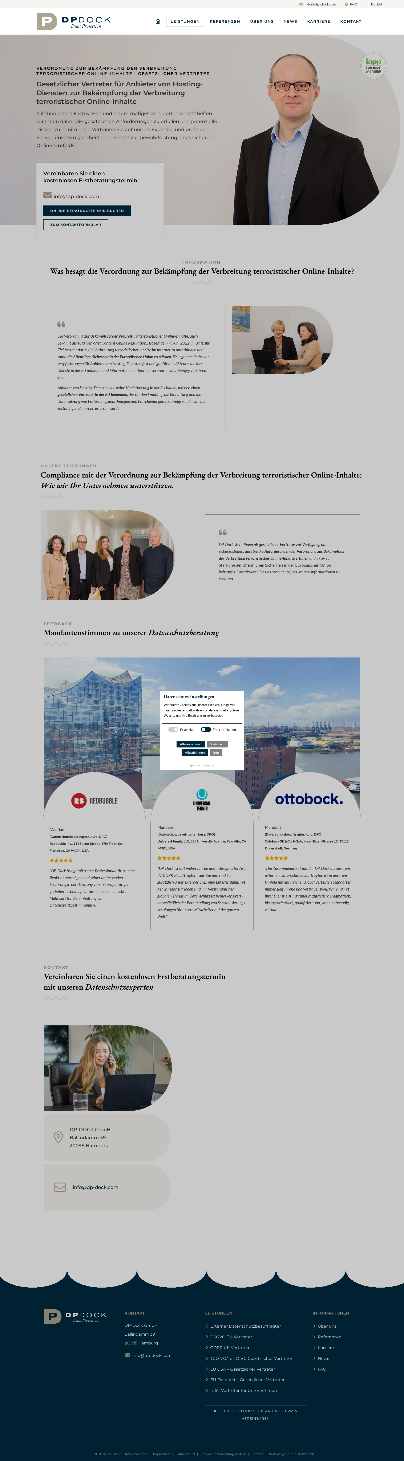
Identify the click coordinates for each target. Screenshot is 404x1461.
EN (379, 4)
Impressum (194, 765)
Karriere (318, 21)
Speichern (217, 744)
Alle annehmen (191, 744)
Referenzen (225, 21)
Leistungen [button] (185, 21)
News (290, 21)
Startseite (158, 21)
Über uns (262, 21)
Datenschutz (208, 765)
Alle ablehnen (195, 752)
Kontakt (351, 21)
